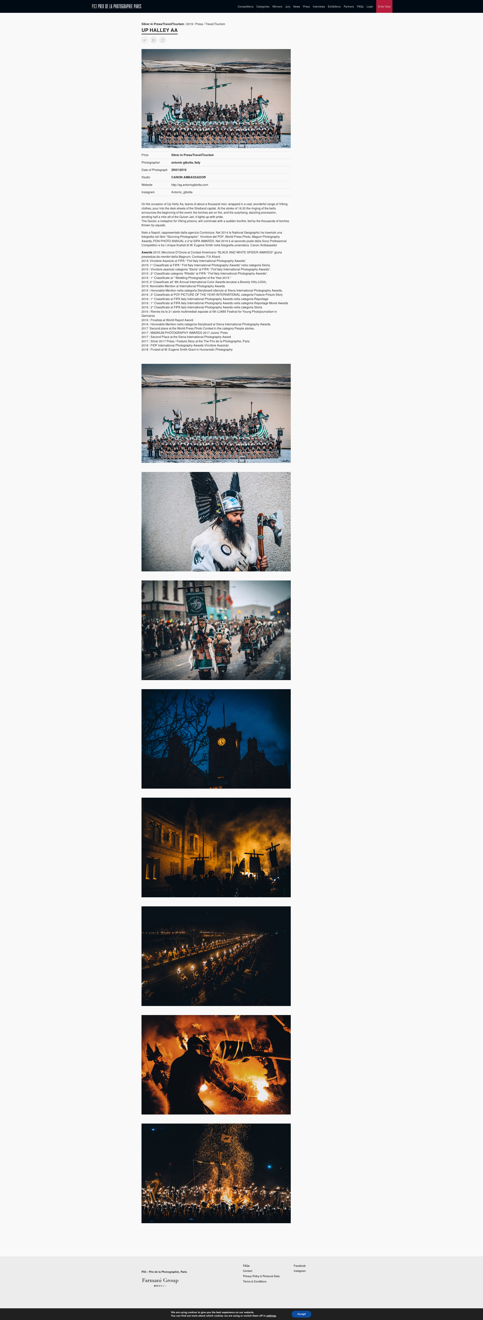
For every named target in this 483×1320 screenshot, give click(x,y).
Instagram (300, 1271)
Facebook (300, 1266)
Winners (277, 6)
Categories (262, 6)
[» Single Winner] (116, 6)
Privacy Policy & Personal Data (261, 1276)
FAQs (360, 6)
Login (370, 6)
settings (271, 1316)
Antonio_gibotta (181, 192)
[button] (145, 40)
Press (306, 6)
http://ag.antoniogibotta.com (189, 184)
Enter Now (384, 6)
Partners (349, 6)
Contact (247, 1271)
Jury (287, 6)
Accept (301, 1314)
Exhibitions (334, 6)
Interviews (319, 6)
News (296, 6)
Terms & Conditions (254, 1281)
